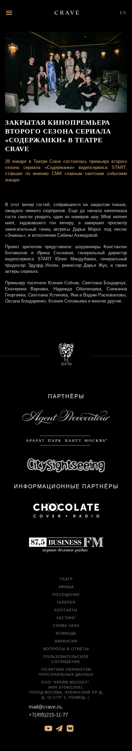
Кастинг (66, 618)
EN (123, 12)
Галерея (66, 602)
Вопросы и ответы (66, 649)
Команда (66, 633)
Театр (66, 579)
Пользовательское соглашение (66, 659)
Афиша (66, 587)
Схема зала (66, 626)
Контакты (66, 610)
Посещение (66, 595)
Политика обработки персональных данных (66, 671)
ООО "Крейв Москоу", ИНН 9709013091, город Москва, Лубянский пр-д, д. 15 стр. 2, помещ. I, (66, 689)
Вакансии (66, 641)
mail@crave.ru (45, 707)
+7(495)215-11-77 (48, 715)
